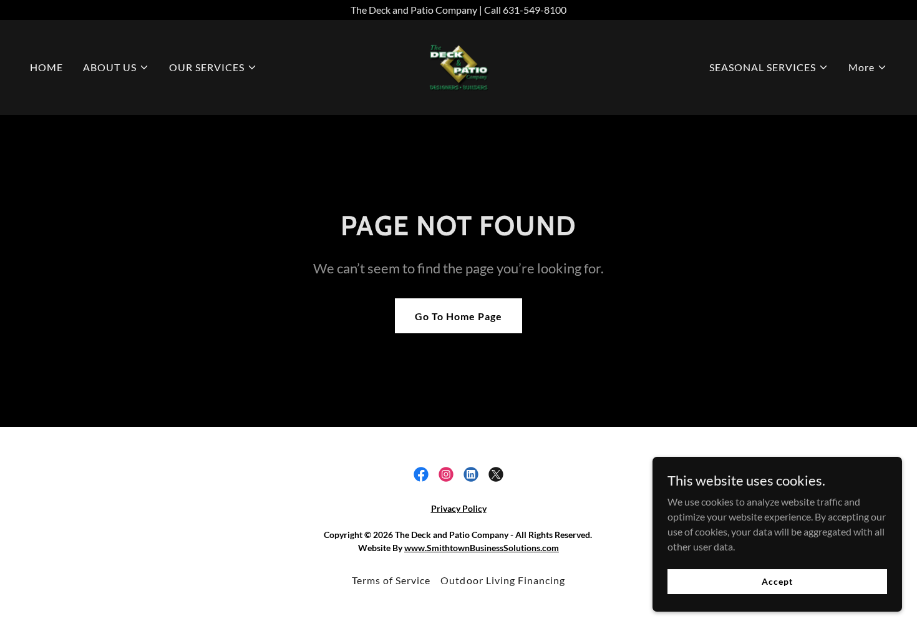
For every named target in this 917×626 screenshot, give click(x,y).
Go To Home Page (458, 316)
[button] (116, 67)
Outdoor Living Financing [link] (502, 580)
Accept (777, 581)
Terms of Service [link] (391, 580)
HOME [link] (46, 67)
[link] (458, 66)
